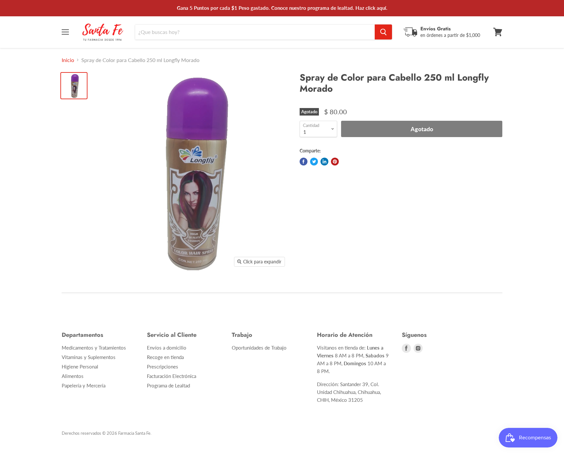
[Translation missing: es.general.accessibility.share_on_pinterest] (335, 161)
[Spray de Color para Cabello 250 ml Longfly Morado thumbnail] (74, 86)
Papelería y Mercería (83, 385)
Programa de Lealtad (168, 385)
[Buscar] (383, 31)
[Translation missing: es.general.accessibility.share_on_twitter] (314, 161)
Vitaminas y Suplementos (89, 357)
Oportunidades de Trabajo (259, 348)
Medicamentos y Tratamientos (94, 348)
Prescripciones (162, 366)
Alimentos (73, 376)
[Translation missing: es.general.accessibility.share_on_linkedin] (324, 161)
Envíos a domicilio (166, 348)
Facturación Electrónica (171, 376)
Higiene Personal (80, 366)
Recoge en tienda (165, 357)
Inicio (68, 60)
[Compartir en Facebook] (303, 161)
